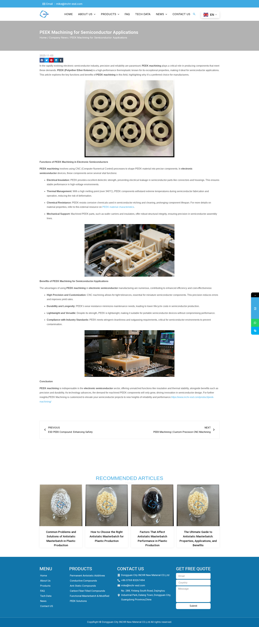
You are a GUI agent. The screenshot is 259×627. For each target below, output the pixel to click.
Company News (58, 37)
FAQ (42, 590)
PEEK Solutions (78, 600)
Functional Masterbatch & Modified (89, 595)
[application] (93, 14)
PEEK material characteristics (118, 207)
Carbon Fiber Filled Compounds (87, 590)
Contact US (46, 606)
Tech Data (45, 595)
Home (43, 37)
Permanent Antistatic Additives (87, 575)
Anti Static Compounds (83, 585)
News (43, 600)
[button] (42, 60)
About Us (45, 580)
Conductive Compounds (83, 580)
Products (45, 585)
